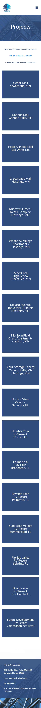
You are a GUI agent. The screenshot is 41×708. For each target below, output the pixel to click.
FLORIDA (28, 56)
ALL (10, 56)
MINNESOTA (18, 56)
